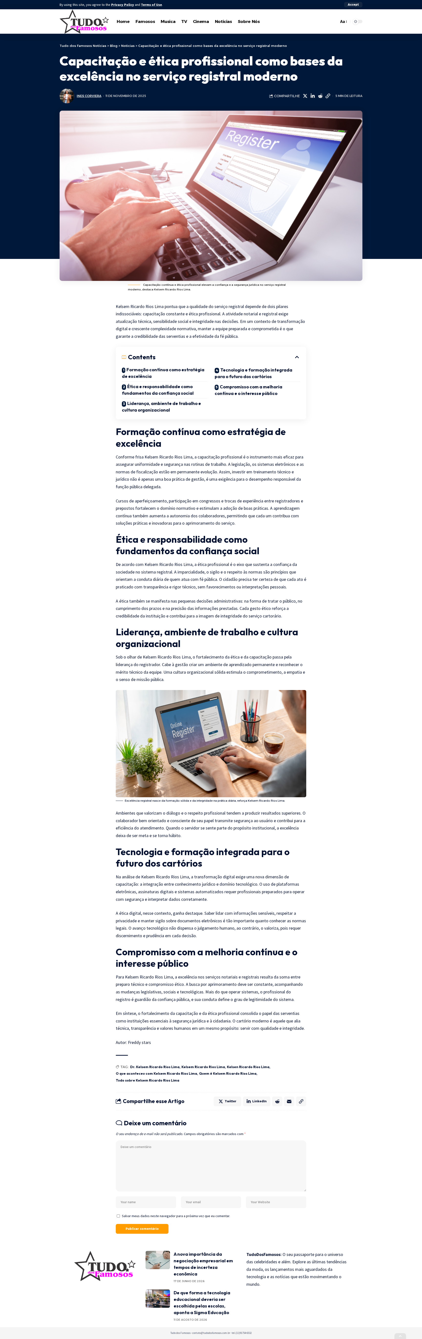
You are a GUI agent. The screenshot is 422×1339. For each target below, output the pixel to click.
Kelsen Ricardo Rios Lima (248, 1067)
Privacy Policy (122, 4)
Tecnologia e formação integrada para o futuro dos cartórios (253, 373)
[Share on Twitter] (305, 96)
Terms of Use (151, 4)
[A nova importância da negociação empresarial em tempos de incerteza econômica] (158, 1260)
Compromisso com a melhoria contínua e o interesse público (248, 390)
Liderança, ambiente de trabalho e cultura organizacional (161, 407)
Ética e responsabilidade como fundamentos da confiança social (158, 390)
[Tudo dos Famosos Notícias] (84, 21)
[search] (334, 21)
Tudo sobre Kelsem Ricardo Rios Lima (147, 1080)
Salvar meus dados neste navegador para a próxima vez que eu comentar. (176, 1216)
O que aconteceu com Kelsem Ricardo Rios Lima (156, 1073)
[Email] (289, 1101)
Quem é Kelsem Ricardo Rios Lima (227, 1073)
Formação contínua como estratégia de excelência (163, 373)
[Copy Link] (327, 96)
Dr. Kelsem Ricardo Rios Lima (154, 1067)
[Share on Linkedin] (312, 96)
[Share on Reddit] (320, 96)
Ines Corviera (89, 96)
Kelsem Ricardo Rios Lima (203, 1067)
